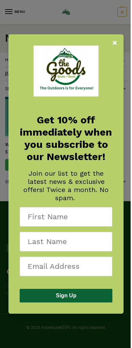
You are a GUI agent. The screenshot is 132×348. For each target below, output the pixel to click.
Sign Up (66, 295)
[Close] (115, 43)
